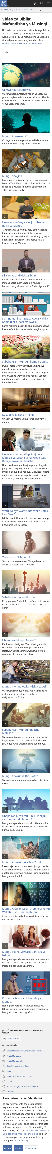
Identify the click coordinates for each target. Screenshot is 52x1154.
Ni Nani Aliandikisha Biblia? (19, 275)
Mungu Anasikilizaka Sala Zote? (21, 862)
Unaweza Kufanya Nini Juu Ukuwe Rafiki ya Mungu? (23, 224)
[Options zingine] (47, 9)
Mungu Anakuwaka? (14, 136)
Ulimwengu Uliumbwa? (16, 90)
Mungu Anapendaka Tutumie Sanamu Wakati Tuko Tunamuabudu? (26, 910)
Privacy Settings (20, 1140)
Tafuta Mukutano (11, 1056)
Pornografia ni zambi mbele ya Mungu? (21, 999)
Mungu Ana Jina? (12, 176)
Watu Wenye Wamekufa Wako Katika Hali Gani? (25, 512)
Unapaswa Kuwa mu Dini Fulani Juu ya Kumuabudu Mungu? (24, 817)
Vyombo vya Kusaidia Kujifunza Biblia (19, 9)
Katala (18, 1148)
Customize (30, 1148)
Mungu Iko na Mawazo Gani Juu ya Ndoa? (24, 953)
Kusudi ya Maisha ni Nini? (18, 415)
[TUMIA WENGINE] (41, 9)
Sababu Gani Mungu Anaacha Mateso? (20, 731)
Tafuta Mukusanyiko (12, 1061)
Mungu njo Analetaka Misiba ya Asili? (25, 686)
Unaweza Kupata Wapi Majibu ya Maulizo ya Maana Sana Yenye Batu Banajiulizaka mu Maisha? (24, 458)
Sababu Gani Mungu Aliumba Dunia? (25, 361)
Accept (7, 1148)
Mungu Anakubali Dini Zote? (20, 776)
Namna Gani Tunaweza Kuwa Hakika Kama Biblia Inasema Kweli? (25, 320)
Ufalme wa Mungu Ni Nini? (18, 640)
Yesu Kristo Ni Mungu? (16, 557)
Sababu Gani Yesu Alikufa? (18, 597)
